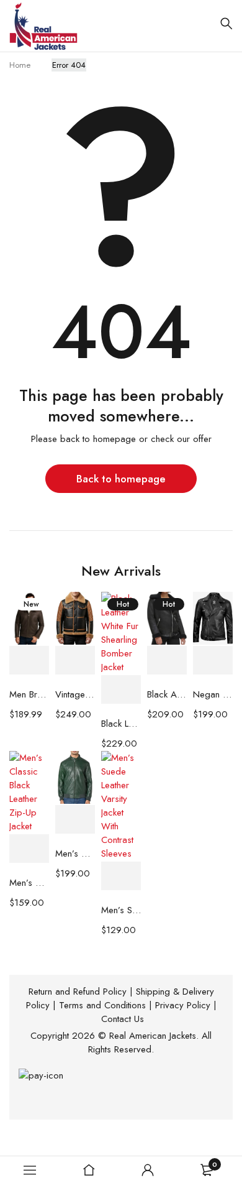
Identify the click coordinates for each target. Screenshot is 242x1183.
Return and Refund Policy (78, 991)
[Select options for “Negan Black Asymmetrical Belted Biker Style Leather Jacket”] (213, 660)
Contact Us (122, 1019)
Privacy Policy (182, 1005)
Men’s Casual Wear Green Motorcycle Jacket (75, 853)
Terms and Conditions (102, 1005)
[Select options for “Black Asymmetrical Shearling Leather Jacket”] (167, 660)
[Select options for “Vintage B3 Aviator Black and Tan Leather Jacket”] (75, 660)
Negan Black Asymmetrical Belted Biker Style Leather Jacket (213, 694)
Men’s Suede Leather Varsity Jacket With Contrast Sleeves (121, 910)
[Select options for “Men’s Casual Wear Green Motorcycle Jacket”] (75, 819)
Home (19, 65)
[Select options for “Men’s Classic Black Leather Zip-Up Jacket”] (29, 848)
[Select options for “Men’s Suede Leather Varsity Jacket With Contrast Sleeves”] (121, 876)
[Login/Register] (147, 1170)
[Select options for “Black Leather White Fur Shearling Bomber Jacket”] (121, 689)
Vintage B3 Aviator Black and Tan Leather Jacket (75, 694)
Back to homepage (121, 478)
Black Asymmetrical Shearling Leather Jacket (167, 694)
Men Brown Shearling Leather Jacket (29, 694)
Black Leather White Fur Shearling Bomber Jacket (121, 723)
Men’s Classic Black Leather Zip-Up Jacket (29, 883)
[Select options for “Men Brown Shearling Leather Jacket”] (29, 660)
